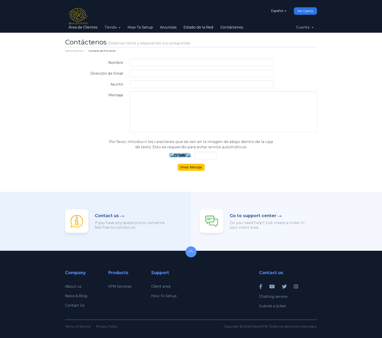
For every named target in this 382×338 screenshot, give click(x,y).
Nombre (115, 63)
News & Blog (76, 296)
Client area (160, 286)
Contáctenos (231, 27)
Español (277, 11)
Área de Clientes (83, 27)
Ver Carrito (305, 11)
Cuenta (303, 27)
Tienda (111, 27)
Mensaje (116, 95)
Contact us (107, 215)
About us (73, 286)
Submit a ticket (272, 306)
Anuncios (168, 27)
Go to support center (253, 215)
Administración (74, 50)
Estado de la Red (198, 27)
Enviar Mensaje (191, 167)
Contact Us (74, 305)
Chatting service (273, 296)
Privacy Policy (106, 327)
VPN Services (119, 286)
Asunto (116, 84)
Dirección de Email (106, 73)
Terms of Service (78, 327)
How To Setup (140, 27)
